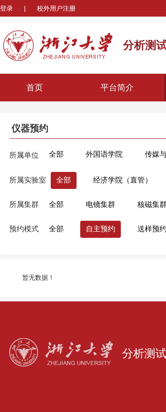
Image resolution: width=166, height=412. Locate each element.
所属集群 (24, 204)
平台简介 (117, 87)
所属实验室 (27, 180)
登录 (7, 8)
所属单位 (24, 155)
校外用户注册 (56, 8)
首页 (34, 87)
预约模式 (24, 229)
